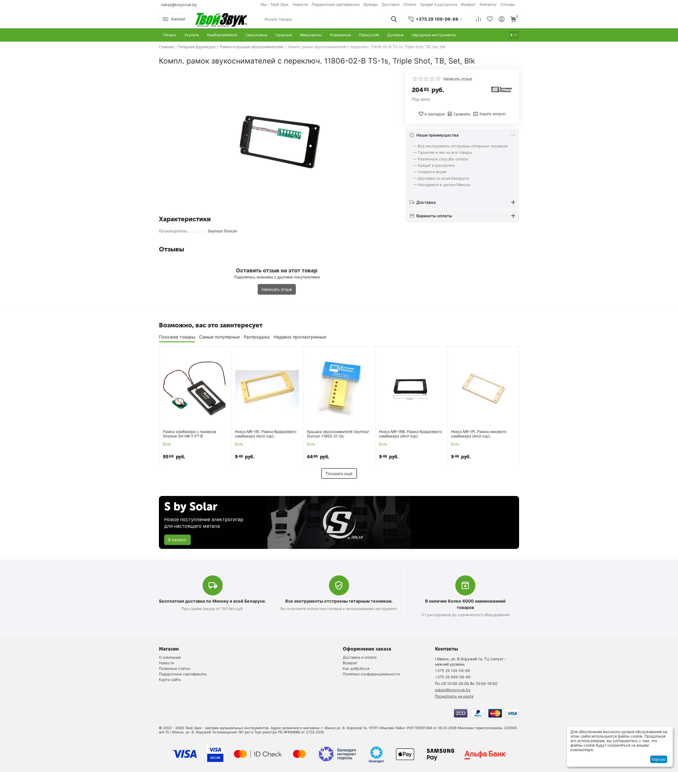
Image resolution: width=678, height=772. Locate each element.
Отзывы (508, 4)
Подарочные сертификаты (336, 4)
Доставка (390, 4)
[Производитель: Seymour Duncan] (501, 89)
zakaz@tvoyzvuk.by (179, 4)
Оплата (409, 4)
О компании (170, 657)
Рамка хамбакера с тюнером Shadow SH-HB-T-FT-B (189, 434)
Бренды (371, 4)
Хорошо (659, 759)
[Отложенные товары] (490, 19)
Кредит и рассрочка (438, 4)
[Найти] (394, 19)
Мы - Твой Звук (275, 4)
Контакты (488, 4)
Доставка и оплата (360, 657)
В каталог (177, 539)
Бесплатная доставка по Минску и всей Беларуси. (212, 601)
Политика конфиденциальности (371, 674)
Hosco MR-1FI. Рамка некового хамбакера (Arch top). (478, 434)
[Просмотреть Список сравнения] (478, 19)
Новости (300, 4)
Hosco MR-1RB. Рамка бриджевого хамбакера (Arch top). (410, 434)
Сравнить (462, 114)
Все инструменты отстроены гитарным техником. (339, 601)
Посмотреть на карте (454, 696)
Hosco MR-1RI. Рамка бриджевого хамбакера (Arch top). (265, 434)
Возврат (468, 4)
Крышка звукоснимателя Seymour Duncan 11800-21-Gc (338, 434)
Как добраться (356, 668)
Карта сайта (170, 679)
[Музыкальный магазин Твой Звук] (221, 18)
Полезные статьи (174, 668)
